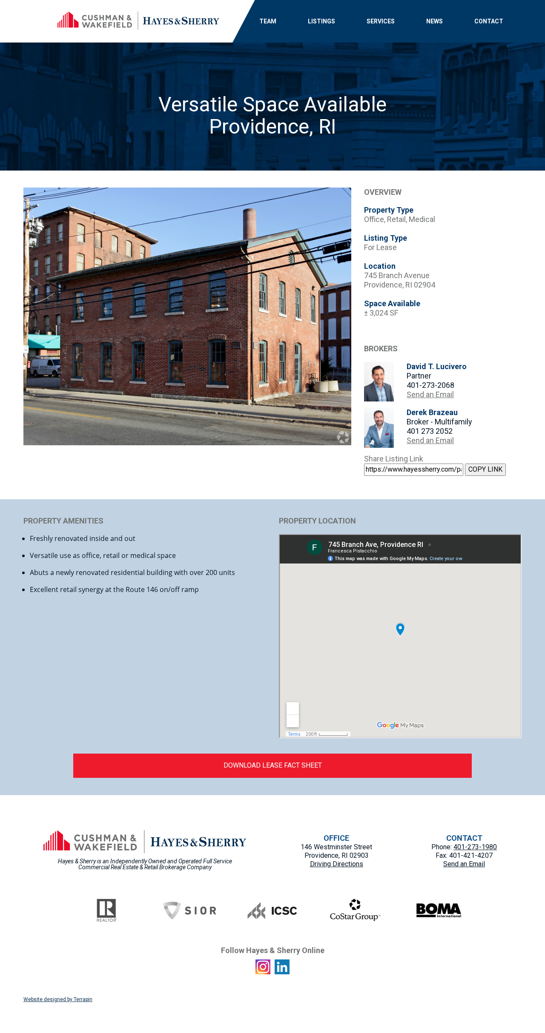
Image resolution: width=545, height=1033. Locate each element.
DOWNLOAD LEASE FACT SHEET (273, 765)
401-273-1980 (475, 847)
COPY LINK (485, 469)
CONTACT (488, 21)
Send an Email (430, 394)
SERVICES (381, 21)
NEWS (434, 21)
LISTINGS (321, 21)
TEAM (267, 21)
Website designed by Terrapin (57, 999)
